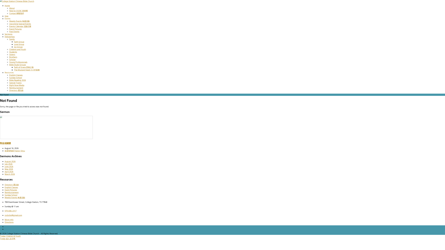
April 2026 (9, 171)
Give (6, 16)
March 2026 (10, 174)
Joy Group (18, 47)
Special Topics (15, 82)
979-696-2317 (10, 211)
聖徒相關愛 (5, 143)
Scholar (12, 59)
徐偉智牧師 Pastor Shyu (15, 151)
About (12, 8)
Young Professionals (18, 62)
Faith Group (19, 42)
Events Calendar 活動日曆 (20, 26)
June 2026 (9, 166)
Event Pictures (15, 29)
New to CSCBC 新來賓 (18, 10)
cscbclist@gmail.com (13, 215)
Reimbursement (16, 88)
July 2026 (8, 164)
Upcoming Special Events (20, 24)
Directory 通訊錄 (16, 90)
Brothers (13, 57)
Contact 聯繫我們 (16, 13)
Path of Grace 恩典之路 (24, 67)
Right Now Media (16, 85)
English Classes (16, 75)
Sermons (8, 34)
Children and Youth (17, 49)
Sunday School (15, 77)
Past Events (14, 31)
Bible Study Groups (17, 64)
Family (12, 39)
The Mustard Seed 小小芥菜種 (27, 70)
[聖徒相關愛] (46, 138)
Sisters (12, 54)
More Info (9, 219)
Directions (9, 222)
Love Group (19, 44)
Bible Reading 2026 (17, 80)
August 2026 (10, 161)
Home (7, 5)
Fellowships (10, 36)
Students (13, 52)
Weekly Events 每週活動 (19, 21)
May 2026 (9, 169)
